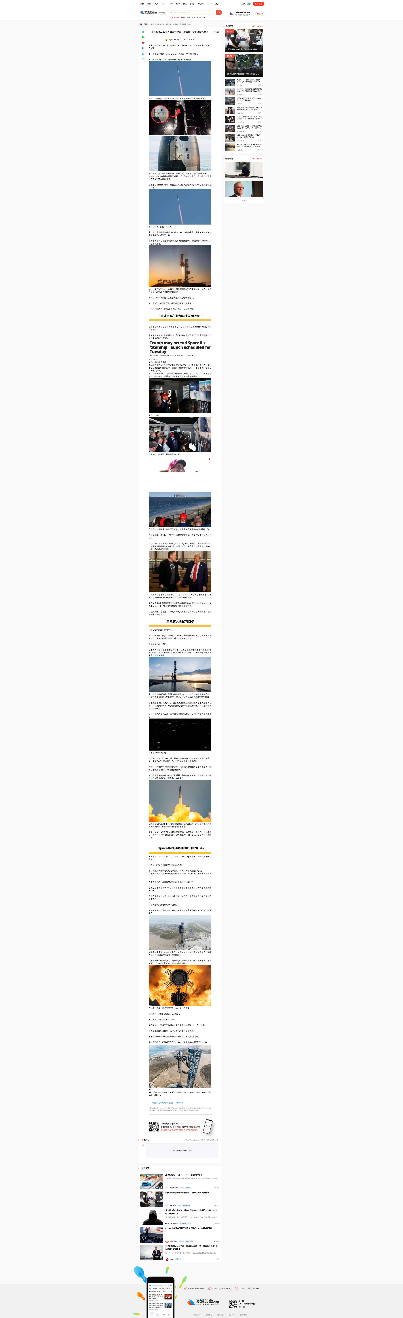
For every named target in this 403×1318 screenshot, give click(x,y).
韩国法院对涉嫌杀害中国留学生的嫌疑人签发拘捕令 (187, 1193)
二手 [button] (210, 4)
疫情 (188, 17)
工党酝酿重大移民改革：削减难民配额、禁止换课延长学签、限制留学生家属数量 (191, 1247)
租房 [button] (185, 4)
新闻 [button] (149, 4)
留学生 (199, 17)
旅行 (178, 4)
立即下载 (260, 14)
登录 (190, 1151)
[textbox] (195, 12)
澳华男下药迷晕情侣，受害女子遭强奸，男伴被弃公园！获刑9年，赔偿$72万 (191, 1212)
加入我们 (232, 1315)
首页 (142, 4)
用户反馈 (220, 1315)
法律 (163, 4)
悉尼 (204, 17)
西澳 (193, 17)
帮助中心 (209, 1315)
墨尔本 (183, 17)
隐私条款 (197, 1315)
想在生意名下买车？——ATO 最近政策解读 (183, 1175)
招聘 (192, 4)
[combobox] (195, 12)
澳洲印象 (180, 1103)
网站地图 (243, 1315)
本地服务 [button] (201, 4)
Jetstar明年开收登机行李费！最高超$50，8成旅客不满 (188, 1228)
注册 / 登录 (246, 4)
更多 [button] (217, 4)
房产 (171, 4)
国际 (145, 24)
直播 (156, 4)
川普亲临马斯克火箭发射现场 (162, 1103)
